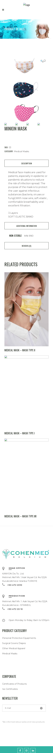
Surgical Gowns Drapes (14, 643)
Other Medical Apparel (13, 648)
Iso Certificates (10, 689)
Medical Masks (21, 151)
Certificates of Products (14, 684)
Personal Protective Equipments (19, 638)
